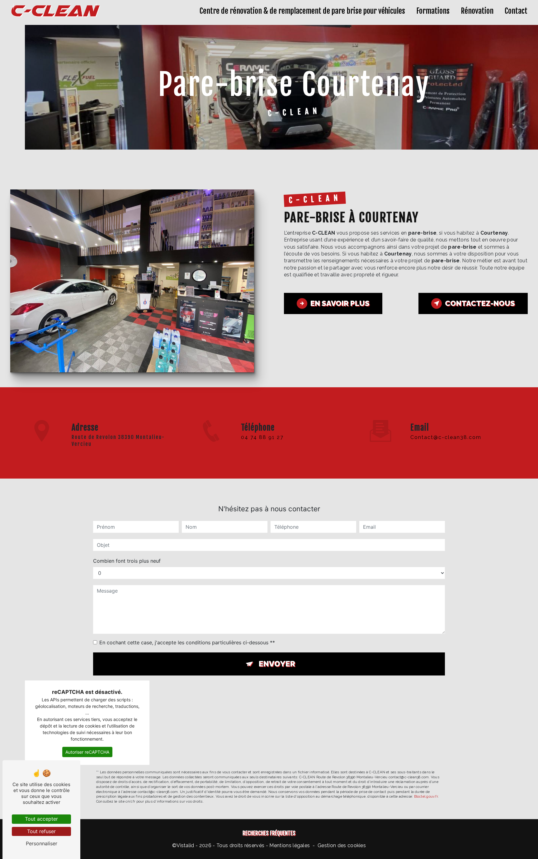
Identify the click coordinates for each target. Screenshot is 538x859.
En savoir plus (340, 303)
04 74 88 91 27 (262, 437)
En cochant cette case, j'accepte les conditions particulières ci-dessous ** (187, 642)
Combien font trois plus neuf (127, 561)
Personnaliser (41, 843)
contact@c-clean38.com (445, 437)
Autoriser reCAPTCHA (87, 752)
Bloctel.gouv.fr (426, 796)
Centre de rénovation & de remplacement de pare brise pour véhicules (302, 11)
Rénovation (477, 11)
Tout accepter (41, 819)
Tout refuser (41, 831)
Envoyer (277, 663)
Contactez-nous (480, 303)
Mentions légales (289, 845)
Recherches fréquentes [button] (269, 833)
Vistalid (185, 845)
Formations (433, 11)
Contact (516, 11)
